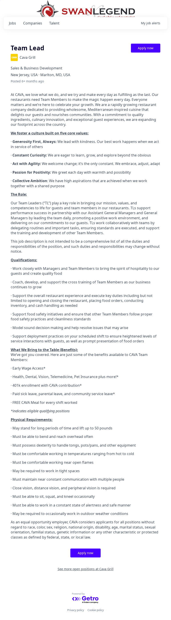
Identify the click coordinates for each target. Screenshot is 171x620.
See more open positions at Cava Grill (86, 569)
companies (32, 23)
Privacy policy (75, 610)
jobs (12, 23)
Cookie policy (96, 610)
